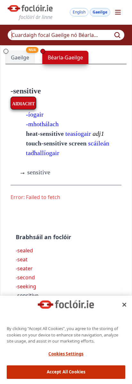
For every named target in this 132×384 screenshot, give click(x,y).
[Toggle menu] (117, 12)
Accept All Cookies (66, 372)
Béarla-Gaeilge (65, 57)
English (79, 12)
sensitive (34, 172)
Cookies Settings (65, 354)
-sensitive (26, 91)
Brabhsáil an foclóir (43, 237)
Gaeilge (100, 12)
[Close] (124, 305)
